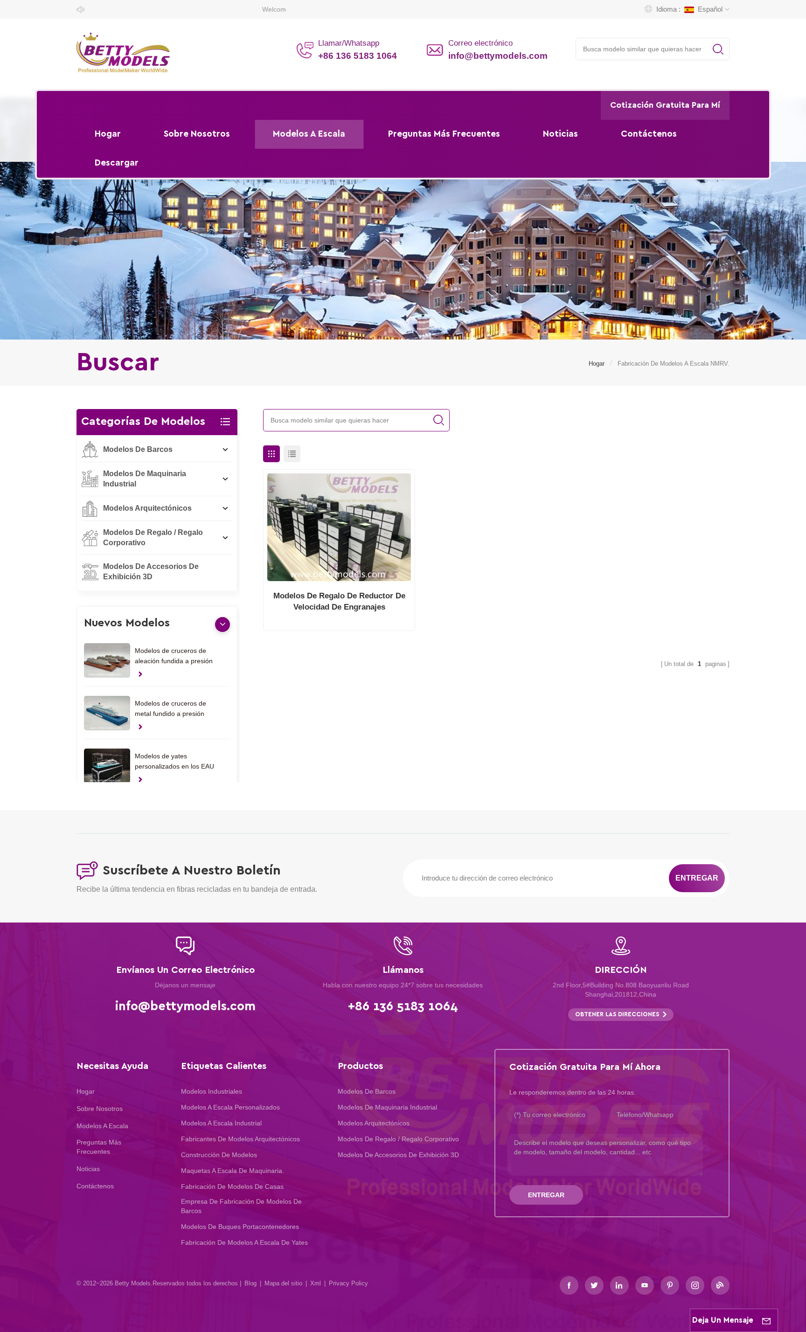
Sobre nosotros (197, 134)
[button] (222, 624)
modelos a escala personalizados (230, 1107)
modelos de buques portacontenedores (240, 1226)
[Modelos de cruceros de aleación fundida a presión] (107, 660)
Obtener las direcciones (617, 1015)
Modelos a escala (309, 134)
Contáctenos (649, 134)
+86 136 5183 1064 (357, 56)
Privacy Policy (348, 1283)
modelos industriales (211, 1091)
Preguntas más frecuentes (444, 134)
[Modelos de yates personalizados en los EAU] (107, 766)
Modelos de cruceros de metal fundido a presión (170, 708)
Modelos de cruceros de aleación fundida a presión (174, 656)
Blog (250, 1283)
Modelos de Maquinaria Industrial (144, 479)
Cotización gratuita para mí (665, 105)
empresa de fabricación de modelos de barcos (241, 1206)
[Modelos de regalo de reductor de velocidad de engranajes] (339, 527)
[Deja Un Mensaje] (766, 1320)
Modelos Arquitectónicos (147, 508)
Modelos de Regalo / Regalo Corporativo (153, 537)
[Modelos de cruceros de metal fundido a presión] (107, 713)
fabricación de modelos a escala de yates (244, 1242)
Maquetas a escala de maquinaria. (232, 1170)
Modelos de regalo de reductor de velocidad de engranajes (339, 601)
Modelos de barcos (138, 449)
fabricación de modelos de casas (232, 1186)
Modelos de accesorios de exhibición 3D (151, 571)
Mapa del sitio (283, 1283)
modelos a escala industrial (221, 1123)
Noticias (560, 134)
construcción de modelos (219, 1155)
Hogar (108, 134)
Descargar (117, 163)
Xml (315, 1283)
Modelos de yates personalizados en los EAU (174, 761)
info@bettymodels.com (498, 56)
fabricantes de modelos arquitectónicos (240, 1139)
